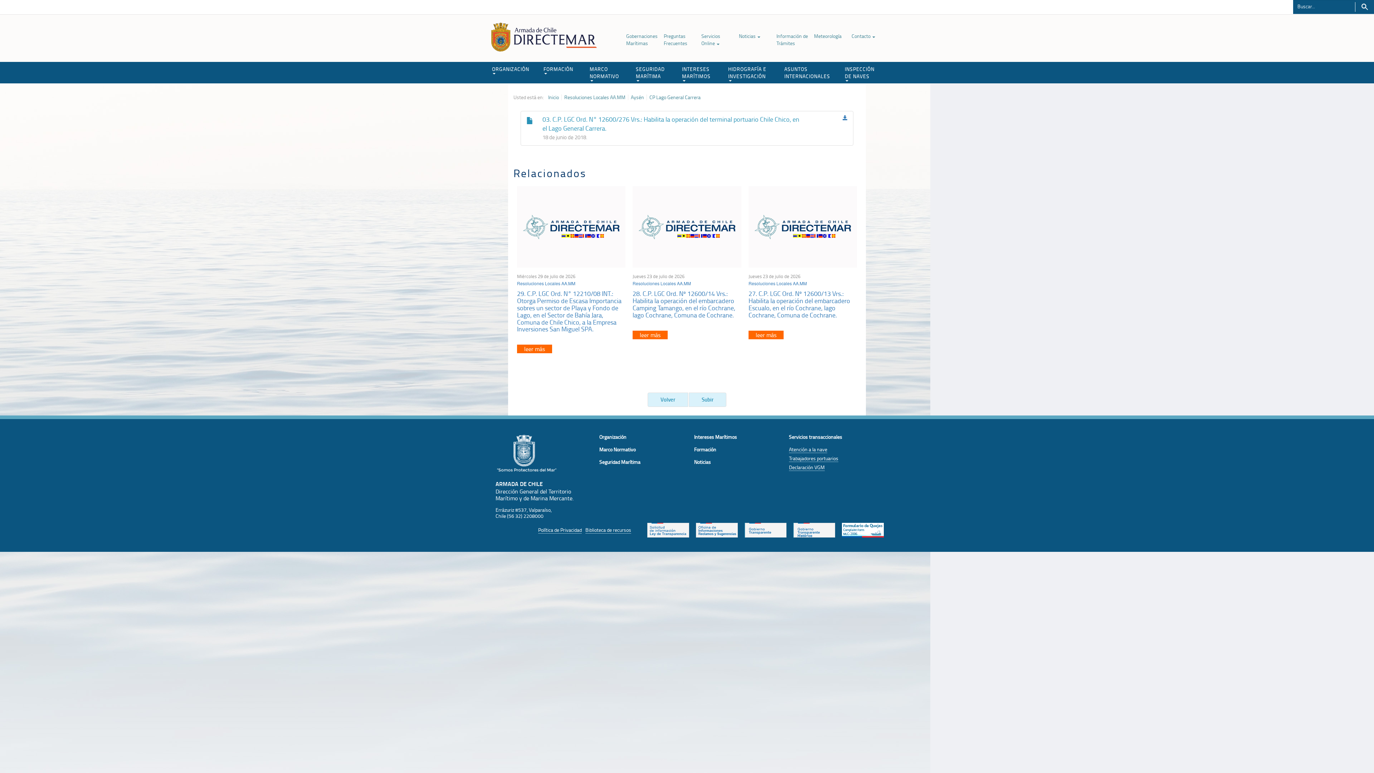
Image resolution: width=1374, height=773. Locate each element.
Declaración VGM (807, 467)
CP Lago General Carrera (675, 97)
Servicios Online (710, 40)
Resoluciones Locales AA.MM (594, 97)
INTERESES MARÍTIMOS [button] (696, 72)
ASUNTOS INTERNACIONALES (807, 72)
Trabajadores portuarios (813, 458)
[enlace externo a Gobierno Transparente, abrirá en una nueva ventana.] (765, 529)
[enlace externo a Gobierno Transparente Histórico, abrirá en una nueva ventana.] (814, 529)
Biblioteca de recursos (608, 529)
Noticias (748, 36)
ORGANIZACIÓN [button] (510, 68)
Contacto (862, 36)
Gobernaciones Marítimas (642, 40)
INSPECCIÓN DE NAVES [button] (859, 72)
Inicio (553, 97)
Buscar (1364, 7)
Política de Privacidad (560, 529)
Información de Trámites (792, 40)
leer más (534, 349)
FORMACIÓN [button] (558, 68)
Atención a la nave (808, 449)
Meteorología (828, 36)
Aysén (637, 97)
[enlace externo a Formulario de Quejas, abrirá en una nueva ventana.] (863, 529)
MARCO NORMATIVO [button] (604, 72)
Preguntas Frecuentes (675, 40)
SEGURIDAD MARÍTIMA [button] (650, 72)
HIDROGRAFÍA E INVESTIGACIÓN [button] (747, 72)
